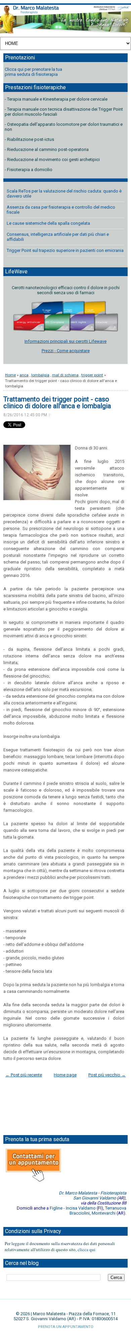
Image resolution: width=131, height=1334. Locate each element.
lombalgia (40, 375)
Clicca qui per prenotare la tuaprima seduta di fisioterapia (33, 72)
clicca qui (86, 1249)
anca (24, 375)
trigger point (92, 375)
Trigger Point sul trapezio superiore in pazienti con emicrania (65, 250)
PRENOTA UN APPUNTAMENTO (65, 1327)
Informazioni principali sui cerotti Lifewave (65, 341)
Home (10, 375)
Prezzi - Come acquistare (66, 350)
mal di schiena (65, 375)
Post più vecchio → (107, 1074)
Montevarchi (104, 1213)
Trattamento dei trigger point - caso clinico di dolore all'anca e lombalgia (57, 402)
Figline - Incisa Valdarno (73, 1208)
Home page (65, 1074)
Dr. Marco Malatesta (78, 1192)
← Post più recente (23, 1074)
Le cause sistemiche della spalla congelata (48, 223)
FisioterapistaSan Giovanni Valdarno (99, 1195)
